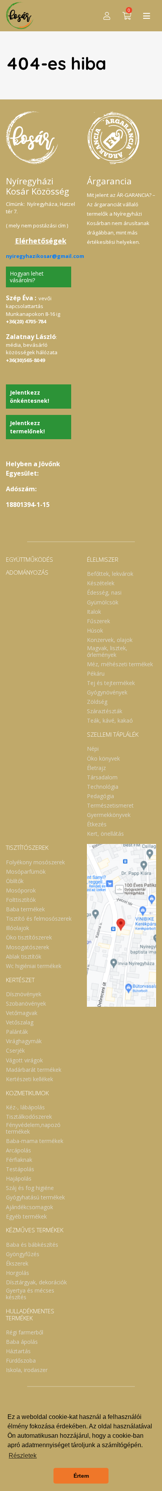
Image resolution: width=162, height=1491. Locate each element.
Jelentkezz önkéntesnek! (29, 396)
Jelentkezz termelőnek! (27, 427)
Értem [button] (81, 1476)
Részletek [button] (23, 1455)
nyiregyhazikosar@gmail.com (45, 256)
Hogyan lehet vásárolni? (27, 277)
